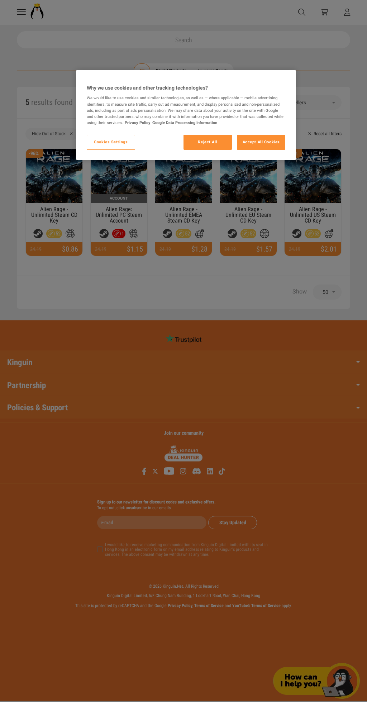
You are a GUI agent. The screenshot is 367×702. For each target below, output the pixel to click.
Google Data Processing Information (184, 122)
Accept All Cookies (261, 141)
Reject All (207, 141)
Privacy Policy (138, 122)
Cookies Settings (111, 141)
